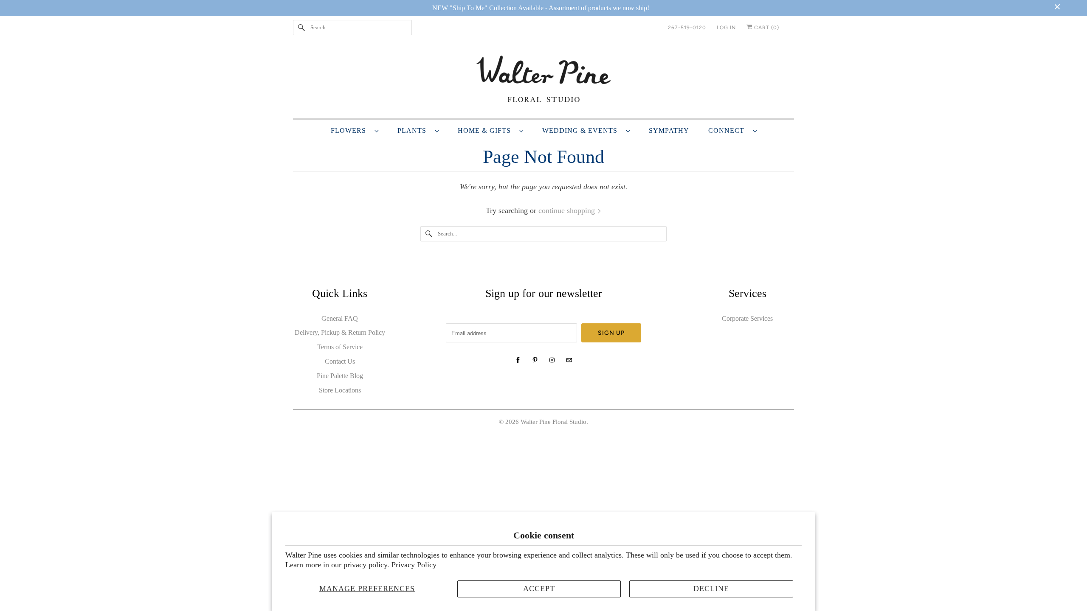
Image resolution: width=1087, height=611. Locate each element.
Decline (711, 588)
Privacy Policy (413, 565)
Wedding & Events (582, 130)
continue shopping (567, 210)
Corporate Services (747, 318)
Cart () (765, 28)
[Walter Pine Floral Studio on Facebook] (518, 360)
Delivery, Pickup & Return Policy (340, 332)
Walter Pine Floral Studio (553, 421)
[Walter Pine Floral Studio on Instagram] (552, 360)
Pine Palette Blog (340, 375)
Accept (539, 588)
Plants (414, 130)
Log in (726, 28)
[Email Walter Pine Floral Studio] (568, 360)
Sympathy (669, 130)
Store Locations (340, 390)
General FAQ (339, 318)
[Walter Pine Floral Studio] (543, 80)
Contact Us (340, 361)
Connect (728, 130)
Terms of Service (340, 346)
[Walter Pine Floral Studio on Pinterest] (535, 360)
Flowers (350, 130)
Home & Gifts (486, 130)
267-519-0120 (687, 28)
